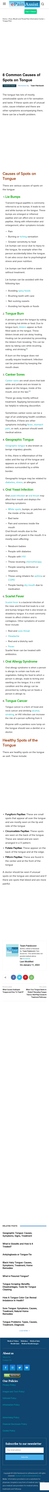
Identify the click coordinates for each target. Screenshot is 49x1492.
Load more (23, 1330)
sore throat (24, 631)
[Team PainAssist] (12, 955)
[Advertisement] (24, 47)
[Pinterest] (25, 977)
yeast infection (17, 496)
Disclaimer (29, 1476)
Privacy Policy (9, 1385)
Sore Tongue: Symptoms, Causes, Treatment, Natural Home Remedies (20, 1311)
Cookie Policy (9, 1430)
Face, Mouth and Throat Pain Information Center (26, 19)
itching (23, 236)
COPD (11, 580)
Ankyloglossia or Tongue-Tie (17, 1254)
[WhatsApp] (31, 977)
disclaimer (26, 959)
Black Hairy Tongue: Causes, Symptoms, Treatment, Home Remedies (18, 1265)
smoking (9, 714)
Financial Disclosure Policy (15, 1424)
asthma (38, 576)
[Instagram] (12, 1367)
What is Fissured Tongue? (16, 1276)
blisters (22, 327)
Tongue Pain (7, 21)
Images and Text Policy (13, 1391)
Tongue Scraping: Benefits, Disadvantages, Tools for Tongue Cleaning (19, 1287)
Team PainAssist (37, 86)
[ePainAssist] (24, 4)
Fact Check (30, 11)
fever (30, 424)
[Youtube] (27, 1367)
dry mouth (29, 585)
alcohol (35, 711)
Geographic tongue (15, 446)
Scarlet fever (11, 602)
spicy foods (24, 291)
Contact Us (7, 1360)
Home (5, 19)
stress (19, 482)
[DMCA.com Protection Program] (11, 1376)
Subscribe (24, 1457)
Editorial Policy (9, 1398)
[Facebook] (13, 977)
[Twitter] (19, 977)
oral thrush (33, 496)
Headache (13, 636)
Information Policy (11, 1405)
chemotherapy (34, 562)
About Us (6, 1357)
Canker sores (12, 381)
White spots (14, 509)
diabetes (10, 482)
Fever (11, 646)
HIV (24, 556)
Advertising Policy (11, 1417)
